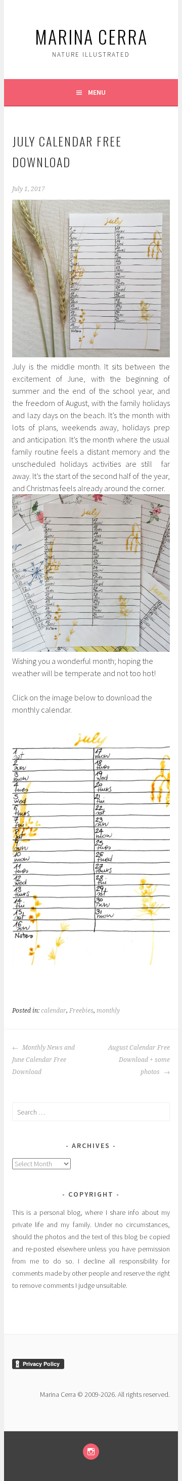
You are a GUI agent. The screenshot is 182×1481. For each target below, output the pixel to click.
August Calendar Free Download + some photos (138, 1060)
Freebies (81, 1010)
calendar (53, 1010)
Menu (97, 92)
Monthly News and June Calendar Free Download (43, 1060)
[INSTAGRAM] (91, 1451)
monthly (108, 1010)
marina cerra (91, 36)
